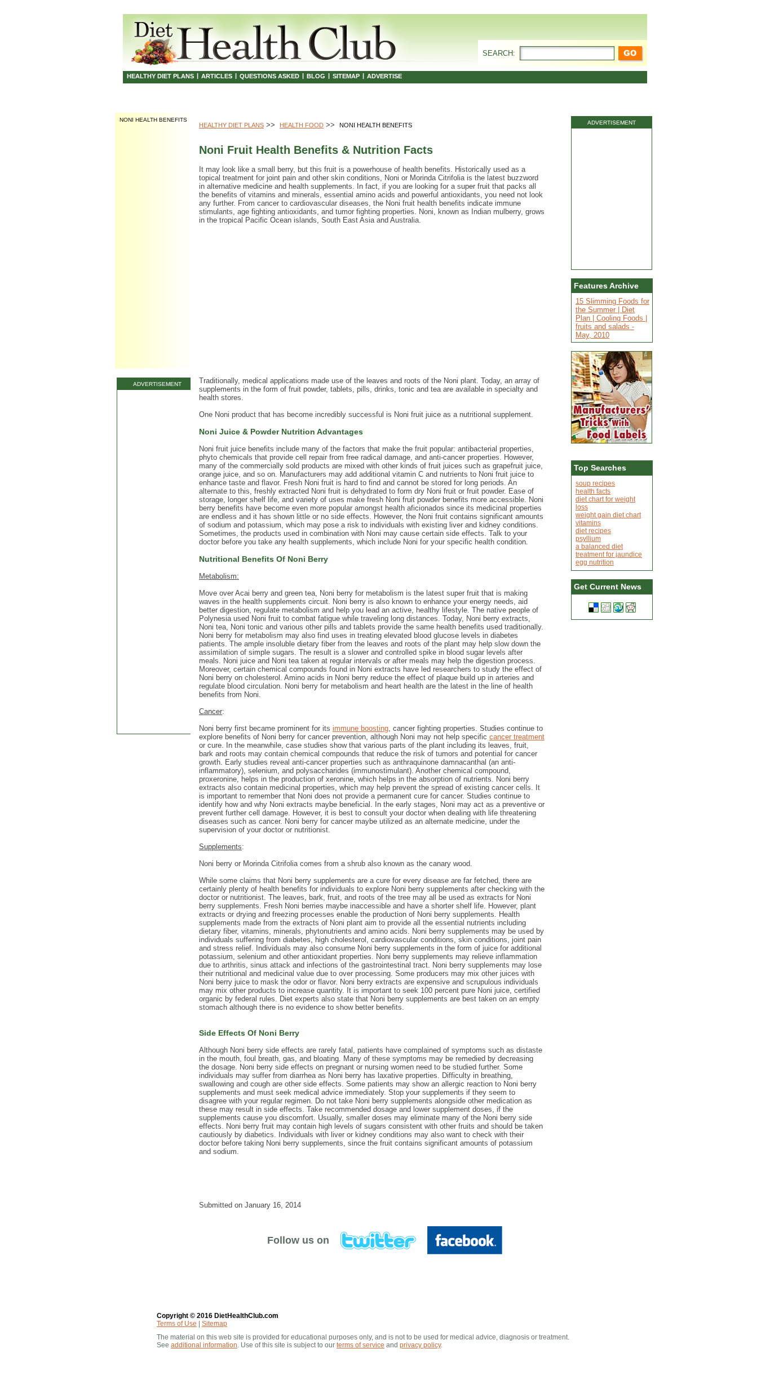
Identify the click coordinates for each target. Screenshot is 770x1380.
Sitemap (346, 76)
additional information (204, 1345)
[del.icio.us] (593, 607)
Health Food (302, 125)
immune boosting (360, 728)
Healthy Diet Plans (160, 76)
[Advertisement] (157, 562)
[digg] (606, 607)
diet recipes (593, 531)
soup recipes (595, 483)
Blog (316, 76)
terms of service (360, 1345)
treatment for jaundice (609, 554)
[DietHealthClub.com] (265, 40)
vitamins (588, 523)
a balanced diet (599, 547)
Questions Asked (269, 76)
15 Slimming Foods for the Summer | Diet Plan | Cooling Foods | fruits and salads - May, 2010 (612, 318)
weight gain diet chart (608, 515)
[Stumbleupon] (618, 607)
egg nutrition (595, 562)
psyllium (588, 539)
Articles (216, 76)
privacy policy (420, 1345)
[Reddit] (631, 607)
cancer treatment (517, 737)
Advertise (384, 76)
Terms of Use (177, 1324)
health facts (593, 491)
